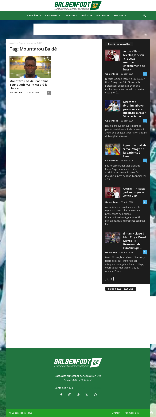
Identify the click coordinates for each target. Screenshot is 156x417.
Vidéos (85, 15)
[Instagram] (69, 395)
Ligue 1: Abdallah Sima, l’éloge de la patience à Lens (134, 151)
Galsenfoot (16, 92)
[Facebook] (61, 395)
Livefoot (116, 412)
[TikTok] (78, 395)
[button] (144, 15)
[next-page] (112, 279)
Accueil (13, 43)
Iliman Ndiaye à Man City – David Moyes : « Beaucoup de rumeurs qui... (134, 241)
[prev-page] (107, 279)
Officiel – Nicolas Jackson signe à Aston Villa (134, 192)
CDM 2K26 (118, 15)
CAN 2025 (101, 15)
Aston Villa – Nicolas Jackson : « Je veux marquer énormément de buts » (134, 60)
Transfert (70, 15)
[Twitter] (87, 395)
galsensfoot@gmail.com (88, 387)
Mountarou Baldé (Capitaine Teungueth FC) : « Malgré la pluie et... (29, 84)
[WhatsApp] (95, 395)
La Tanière (31, 15)
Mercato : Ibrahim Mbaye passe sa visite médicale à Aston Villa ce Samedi (134, 109)
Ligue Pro (51, 15)
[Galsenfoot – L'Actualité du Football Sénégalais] (78, 5)
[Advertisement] (78, 29)
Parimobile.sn (132, 412)
